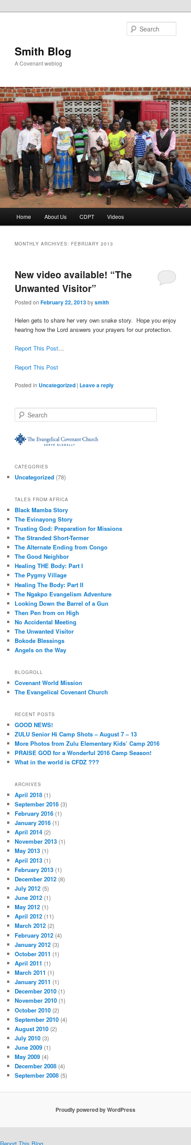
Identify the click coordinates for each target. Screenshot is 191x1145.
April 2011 (28, 963)
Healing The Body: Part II (49, 584)
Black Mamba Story (41, 510)
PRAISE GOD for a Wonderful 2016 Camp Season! (83, 752)
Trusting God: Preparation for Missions (68, 528)
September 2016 (37, 804)
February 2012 (34, 935)
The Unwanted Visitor (44, 631)
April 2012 (28, 916)
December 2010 (35, 991)
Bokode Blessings (39, 640)
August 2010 (31, 1028)
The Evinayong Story (43, 519)
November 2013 (36, 841)
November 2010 (36, 1000)
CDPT (87, 216)
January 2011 (33, 982)
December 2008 (35, 1066)
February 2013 (34, 869)
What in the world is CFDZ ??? (57, 762)
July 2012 (27, 888)
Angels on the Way (40, 650)
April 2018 (28, 795)
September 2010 (37, 1019)
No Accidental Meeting (45, 622)
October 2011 (33, 954)
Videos (115, 216)
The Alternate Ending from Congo (61, 547)
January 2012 (33, 944)
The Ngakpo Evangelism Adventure (63, 594)
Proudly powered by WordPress (95, 1110)
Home (23, 216)
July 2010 (27, 1038)
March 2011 (30, 972)
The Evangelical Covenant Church (61, 692)
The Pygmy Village (41, 575)
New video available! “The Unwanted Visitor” (73, 281)
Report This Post (36, 348)
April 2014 (28, 832)
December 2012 (35, 879)
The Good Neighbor (42, 556)
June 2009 (28, 1047)
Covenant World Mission (48, 682)
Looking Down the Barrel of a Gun (61, 603)
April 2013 (28, 860)
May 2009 (27, 1056)
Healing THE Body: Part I (49, 565)
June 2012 (28, 897)
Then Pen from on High (47, 612)
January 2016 (33, 822)
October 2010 (33, 1010)
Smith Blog (43, 50)
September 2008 (37, 1075)
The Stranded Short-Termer (52, 538)
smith (102, 302)
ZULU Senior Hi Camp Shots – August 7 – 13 (76, 734)
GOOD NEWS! (34, 724)
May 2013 (27, 850)
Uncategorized (57, 385)
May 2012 (27, 907)
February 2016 (34, 813)
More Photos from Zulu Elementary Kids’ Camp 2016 (87, 743)
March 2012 (30, 925)
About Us (55, 216)
